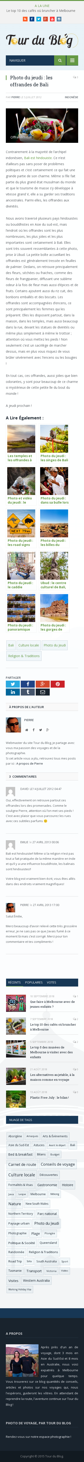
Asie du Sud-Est (18, 1145)
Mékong (54, 1194)
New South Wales (37, 1204)
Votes (51, 982)
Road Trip (15, 1261)
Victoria (51, 1271)
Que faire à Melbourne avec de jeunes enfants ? (52, 1004)
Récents (14, 982)
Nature (14, 1203)
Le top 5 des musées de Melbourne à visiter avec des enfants (51, 1052)
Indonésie (71, 97)
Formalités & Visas (20, 1185)
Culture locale (28, 645)
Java (11, 1194)
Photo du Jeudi (55, 645)
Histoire (67, 1185)
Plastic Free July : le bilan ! (49, 1097)
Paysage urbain (19, 1223)
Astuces (39, 1145)
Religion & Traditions (24, 656)
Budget (55, 1154)
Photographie (17, 1233)
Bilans (41, 1154)
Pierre (15, 97)
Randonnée (16, 1252)
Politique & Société (21, 1243)
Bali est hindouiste (38, 158)
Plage (35, 1233)
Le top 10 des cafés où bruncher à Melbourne (40, 11)
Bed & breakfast (20, 1154)
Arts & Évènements (55, 1136)
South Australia (46, 1261)
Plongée (50, 1233)
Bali (11, 645)
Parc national (47, 1213)
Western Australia (36, 1280)
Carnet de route (22, 1164)
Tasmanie (15, 1271)
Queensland (48, 1243)
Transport (34, 1271)
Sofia (29, 1261)
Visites (13, 1280)
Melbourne (38, 1194)
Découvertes (49, 1175)
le (26, 789)
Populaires (34, 982)
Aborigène (15, 1136)
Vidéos (64, 1270)
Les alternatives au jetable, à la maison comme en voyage (52, 1077)
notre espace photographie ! (51, 1437)
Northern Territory (20, 1214)
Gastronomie (47, 1185)
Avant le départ (57, 1145)
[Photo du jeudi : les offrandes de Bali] (42, 126)
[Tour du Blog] (42, 40)
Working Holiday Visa (19, 1289)
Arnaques (32, 1136)
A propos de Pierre (29, 763)
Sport (64, 1261)
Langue (22, 1194)
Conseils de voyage (58, 1164)
